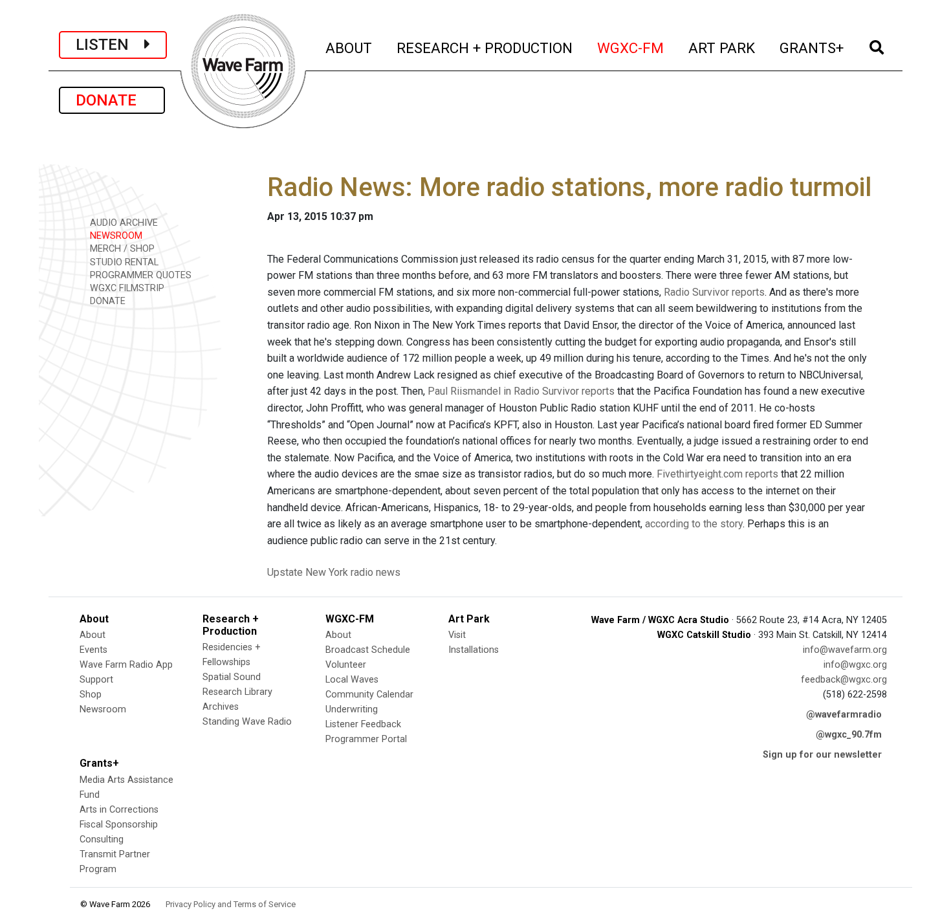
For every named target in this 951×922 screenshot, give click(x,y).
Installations (473, 649)
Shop (91, 694)
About (92, 635)
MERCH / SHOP (121, 248)
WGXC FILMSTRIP (125, 288)
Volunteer (345, 664)
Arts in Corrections (119, 809)
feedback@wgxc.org (844, 679)
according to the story (694, 524)
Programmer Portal (366, 739)
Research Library (237, 691)
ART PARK (722, 47)
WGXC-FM (631, 47)
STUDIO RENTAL (122, 262)
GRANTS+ (812, 47)
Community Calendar (369, 694)
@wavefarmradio (844, 714)
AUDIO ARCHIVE (122, 222)
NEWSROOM (114, 235)
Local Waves (351, 679)
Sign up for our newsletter (822, 754)
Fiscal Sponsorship (119, 824)
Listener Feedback (363, 724)
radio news (375, 572)
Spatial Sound (231, 677)
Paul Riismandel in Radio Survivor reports (521, 391)
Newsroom (103, 709)
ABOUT (349, 47)
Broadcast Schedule (367, 649)
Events (93, 649)
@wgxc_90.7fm (849, 734)
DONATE (112, 100)
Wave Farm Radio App (126, 664)
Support (96, 679)
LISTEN (110, 45)
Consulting (102, 839)
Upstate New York (307, 572)
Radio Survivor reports (714, 292)
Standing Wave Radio (247, 721)
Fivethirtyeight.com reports (717, 474)
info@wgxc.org (855, 664)
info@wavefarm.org (845, 649)
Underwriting (351, 709)
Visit (457, 635)
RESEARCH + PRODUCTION (485, 47)
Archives (220, 706)
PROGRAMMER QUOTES (139, 275)
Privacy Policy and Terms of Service (231, 904)
